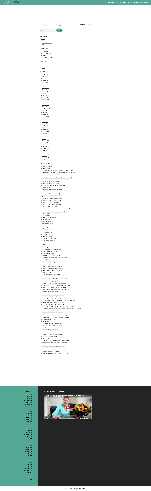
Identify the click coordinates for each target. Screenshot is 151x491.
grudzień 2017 (45, 148)
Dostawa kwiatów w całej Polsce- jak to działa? (53, 266)
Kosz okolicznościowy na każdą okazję (51, 264)
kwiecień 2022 (45, 84)
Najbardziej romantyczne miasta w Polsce (52, 325)
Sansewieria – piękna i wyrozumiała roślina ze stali (53, 185)
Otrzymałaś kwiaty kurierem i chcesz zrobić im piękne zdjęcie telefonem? (59, 172)
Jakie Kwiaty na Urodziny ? (48, 227)
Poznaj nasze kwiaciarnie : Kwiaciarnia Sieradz (52, 334)
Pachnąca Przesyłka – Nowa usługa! (50, 291)
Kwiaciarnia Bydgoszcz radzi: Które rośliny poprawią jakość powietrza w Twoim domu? (62, 308)
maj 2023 (44, 76)
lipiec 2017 (44, 155)
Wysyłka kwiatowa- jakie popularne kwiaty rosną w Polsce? (55, 353)
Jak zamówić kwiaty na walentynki (50, 213)
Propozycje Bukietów (47, 57)
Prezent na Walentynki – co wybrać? (50, 276)
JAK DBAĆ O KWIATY (47, 42)
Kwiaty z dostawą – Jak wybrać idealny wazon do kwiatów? (55, 289)
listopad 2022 (45, 78)
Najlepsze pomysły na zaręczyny (49, 332)
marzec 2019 (45, 121)
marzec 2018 (45, 142)
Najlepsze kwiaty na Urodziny (49, 319)
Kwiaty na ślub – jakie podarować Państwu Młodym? (54, 349)
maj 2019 (44, 118)
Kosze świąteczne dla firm (48, 253)
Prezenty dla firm (46, 247)
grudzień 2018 (45, 125)
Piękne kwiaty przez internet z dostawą (51, 245)
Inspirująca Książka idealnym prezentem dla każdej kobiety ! (55, 211)
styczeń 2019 (45, 123)
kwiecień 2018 (45, 140)
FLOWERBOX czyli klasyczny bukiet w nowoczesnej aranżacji (56, 208)
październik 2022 (46, 80)
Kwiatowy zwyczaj (46, 187)
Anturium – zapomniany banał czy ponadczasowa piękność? (55, 174)
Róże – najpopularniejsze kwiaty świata (51, 183)
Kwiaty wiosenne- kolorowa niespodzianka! (52, 270)
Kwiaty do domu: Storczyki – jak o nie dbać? (52, 347)
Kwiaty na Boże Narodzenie (48, 240)
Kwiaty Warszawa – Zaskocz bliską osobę (51, 249)
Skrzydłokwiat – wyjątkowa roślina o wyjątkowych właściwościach (57, 177)
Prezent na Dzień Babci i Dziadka (49, 238)
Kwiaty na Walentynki (47, 236)
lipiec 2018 (44, 135)
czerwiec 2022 (45, 82)
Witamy (44, 44)
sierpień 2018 (45, 133)
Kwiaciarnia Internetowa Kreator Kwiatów (52, 66)
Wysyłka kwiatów (46, 244)
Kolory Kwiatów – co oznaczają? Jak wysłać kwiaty (53, 346)
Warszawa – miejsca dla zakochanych (50, 351)
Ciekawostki (45, 51)
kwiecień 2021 (45, 99)
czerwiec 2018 (45, 137)
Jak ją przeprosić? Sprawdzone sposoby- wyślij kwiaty (54, 342)
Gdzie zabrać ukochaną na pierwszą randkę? (52, 323)
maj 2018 (44, 138)
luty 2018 (44, 144)
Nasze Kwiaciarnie (46, 53)
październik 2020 (46, 108)
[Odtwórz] (44, 419)
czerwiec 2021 (45, 97)
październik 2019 (46, 114)
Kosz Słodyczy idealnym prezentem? (50, 313)
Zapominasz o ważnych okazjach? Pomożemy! (52, 281)
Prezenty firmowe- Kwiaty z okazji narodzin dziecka (54, 304)
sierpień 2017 (45, 154)
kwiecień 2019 (45, 120)
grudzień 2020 (45, 104)
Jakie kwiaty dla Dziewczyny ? (49, 223)
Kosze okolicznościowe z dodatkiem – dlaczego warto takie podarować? (58, 306)
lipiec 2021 (44, 95)
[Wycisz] (89, 419)
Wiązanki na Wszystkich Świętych (49, 217)
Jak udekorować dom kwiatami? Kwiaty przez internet (54, 287)
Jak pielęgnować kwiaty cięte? (49, 321)
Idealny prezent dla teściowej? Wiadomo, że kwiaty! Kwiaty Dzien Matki (58, 300)
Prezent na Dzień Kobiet (47, 234)
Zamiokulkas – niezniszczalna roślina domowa (52, 189)
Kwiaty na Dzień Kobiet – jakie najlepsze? (51, 274)
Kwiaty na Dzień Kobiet (47, 210)
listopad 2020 (45, 106)
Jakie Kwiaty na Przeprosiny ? (49, 225)
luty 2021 (44, 103)
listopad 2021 (45, 89)
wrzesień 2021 (45, 91)
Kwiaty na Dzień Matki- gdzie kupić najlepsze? (52, 268)
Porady (44, 55)
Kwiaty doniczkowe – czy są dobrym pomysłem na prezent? (55, 310)
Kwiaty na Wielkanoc (47, 232)
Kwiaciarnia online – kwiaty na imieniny (51, 242)
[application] (68, 407)
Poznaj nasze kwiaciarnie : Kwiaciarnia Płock (52, 312)
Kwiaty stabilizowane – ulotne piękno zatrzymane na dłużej (55, 191)
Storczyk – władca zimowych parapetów (51, 204)
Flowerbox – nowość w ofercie (49, 261)
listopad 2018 (45, 127)
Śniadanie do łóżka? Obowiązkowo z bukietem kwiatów (54, 298)
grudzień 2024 (45, 74)
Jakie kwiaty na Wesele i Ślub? (49, 219)
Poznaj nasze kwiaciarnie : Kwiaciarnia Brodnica (53, 327)
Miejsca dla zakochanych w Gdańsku (50, 330)
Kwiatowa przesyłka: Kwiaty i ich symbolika (52, 296)
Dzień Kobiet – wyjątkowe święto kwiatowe (52, 198)
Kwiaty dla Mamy (46, 168)
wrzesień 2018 (45, 131)
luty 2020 (44, 110)
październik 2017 (46, 150)
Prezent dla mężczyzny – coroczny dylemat (52, 176)
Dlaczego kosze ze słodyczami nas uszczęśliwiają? (53, 293)
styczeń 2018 (45, 146)
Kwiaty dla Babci (46, 215)
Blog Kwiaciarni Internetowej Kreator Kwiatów (11, 3)
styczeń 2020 (45, 112)
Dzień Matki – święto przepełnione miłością (52, 194)
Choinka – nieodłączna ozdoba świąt (50, 181)
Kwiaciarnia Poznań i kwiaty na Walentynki (52, 255)
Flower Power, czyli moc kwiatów (50, 206)
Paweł (43, 67)
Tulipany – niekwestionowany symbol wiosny (52, 196)
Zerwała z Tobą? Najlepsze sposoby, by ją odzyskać (53, 302)
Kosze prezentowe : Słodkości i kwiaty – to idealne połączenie (56, 285)
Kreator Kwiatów (46, 64)
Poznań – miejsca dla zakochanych (50, 329)
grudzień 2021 (45, 87)
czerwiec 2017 (45, 157)
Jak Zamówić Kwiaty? (47, 228)
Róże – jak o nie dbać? (47, 338)
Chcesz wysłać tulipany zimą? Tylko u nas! (51, 279)
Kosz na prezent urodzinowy (49, 259)
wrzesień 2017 (45, 152)
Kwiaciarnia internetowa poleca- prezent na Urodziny (54, 257)
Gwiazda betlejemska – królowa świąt (50, 202)
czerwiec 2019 (45, 116)
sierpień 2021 (45, 93)
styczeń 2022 (45, 86)
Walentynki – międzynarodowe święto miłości (52, 200)
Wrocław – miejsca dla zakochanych (50, 336)
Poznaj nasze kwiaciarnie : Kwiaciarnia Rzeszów (53, 295)
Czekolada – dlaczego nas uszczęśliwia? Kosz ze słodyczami (55, 340)
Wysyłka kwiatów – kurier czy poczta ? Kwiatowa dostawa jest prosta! (58, 170)
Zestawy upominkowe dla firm (49, 262)
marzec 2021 (45, 101)
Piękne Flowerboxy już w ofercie (49, 251)
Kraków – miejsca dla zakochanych (50, 344)
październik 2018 (46, 129)
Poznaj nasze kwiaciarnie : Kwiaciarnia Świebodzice (54, 283)
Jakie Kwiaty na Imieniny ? (48, 221)
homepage (82, 23)
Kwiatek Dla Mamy (46, 230)
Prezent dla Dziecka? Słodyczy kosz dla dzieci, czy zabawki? (55, 317)
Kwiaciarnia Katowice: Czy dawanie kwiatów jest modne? (55, 315)
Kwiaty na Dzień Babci (47, 166)
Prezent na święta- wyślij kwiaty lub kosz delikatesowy (54, 278)
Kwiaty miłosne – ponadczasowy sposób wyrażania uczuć (55, 179)
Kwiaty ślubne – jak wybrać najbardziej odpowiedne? (54, 193)
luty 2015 (44, 159)
